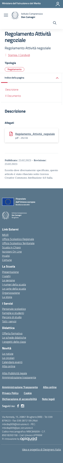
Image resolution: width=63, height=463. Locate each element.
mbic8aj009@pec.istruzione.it (17, 428)
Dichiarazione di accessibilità (19, 399)
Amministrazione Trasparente (20, 387)
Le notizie (7, 354)
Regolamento (15, 69)
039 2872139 (24, 420)
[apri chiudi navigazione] (6, 15)
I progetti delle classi (14, 342)
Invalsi (6, 256)
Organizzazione (11, 293)
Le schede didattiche (14, 337)
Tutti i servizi (9, 321)
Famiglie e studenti (13, 313)
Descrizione (11, 89)
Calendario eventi (12, 362)
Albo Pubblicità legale (14, 373)
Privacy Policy (10, 393)
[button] (31, 78)
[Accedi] (58, 4)
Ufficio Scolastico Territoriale (18, 243)
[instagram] (22, 405)
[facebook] (18, 405)
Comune (7, 260)
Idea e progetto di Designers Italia (41, 449)
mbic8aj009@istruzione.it (15, 424)
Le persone (8, 280)
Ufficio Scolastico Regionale (18, 239)
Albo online (8, 366)
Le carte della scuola (14, 289)
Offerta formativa (12, 333)
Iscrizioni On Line (12, 251)
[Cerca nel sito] (54, 23)
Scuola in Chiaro (11, 247)
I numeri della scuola (14, 284)
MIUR (5, 235)
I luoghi (6, 276)
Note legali (48, 399)
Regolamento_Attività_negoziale (35, 134)
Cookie (28, 393)
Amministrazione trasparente (19, 377)
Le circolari (8, 358)
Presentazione (10, 272)
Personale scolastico (14, 309)
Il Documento (13, 96)
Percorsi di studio (12, 317)
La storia (7, 297)
